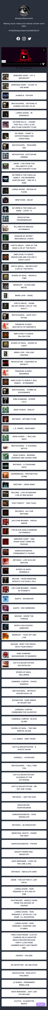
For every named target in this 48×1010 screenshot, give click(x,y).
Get (42, 1004)
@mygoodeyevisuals (24, 18)
